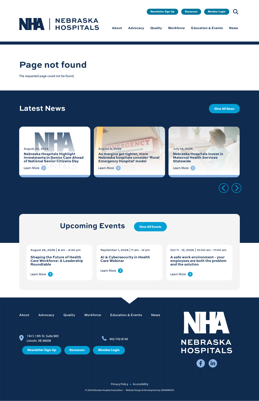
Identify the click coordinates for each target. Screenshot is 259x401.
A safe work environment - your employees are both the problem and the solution (198, 260)
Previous (224, 188)
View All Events (150, 227)
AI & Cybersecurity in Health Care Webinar (125, 258)
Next (236, 188)
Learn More (38, 274)
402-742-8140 (118, 339)
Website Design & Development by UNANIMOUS (150, 390)
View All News (224, 109)
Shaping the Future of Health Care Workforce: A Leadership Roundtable (56, 260)
